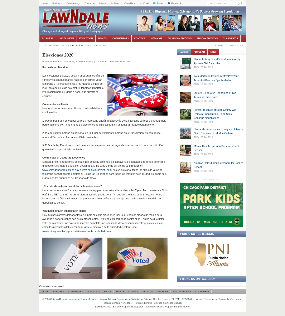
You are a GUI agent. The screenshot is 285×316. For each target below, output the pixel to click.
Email (146, 3)
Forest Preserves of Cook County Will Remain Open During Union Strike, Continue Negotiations (215, 114)
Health (102, 3)
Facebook (176, 3)
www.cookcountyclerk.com (97, 170)
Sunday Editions (207, 38)
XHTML (176, 299)
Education (89, 3)
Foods (107, 291)
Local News (66, 38)
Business (57, 3)
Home (45, 3)
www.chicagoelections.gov (57, 231)
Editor (56, 61)
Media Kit (156, 38)
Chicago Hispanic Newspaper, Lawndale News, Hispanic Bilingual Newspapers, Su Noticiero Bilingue (75, 17)
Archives (115, 3)
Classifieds (129, 3)
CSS (184, 299)
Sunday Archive (182, 291)
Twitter (160, 3)
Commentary (73, 3)
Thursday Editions (180, 38)
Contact (139, 38)
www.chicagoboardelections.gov (60, 170)
